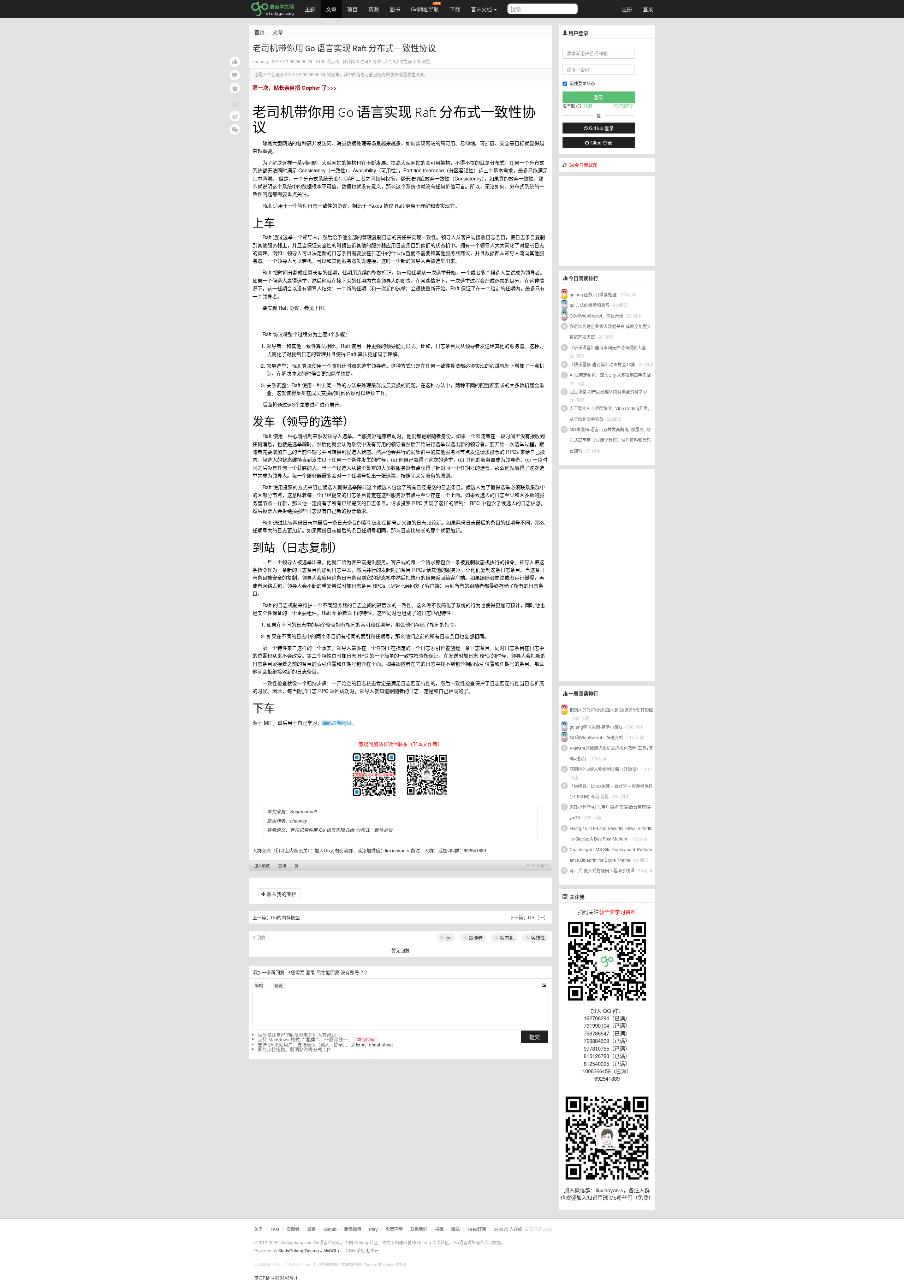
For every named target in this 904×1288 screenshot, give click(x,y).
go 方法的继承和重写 (589, 305)
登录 (648, 9)
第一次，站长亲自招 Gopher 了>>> (294, 87)
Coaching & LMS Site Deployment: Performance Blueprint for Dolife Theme (611, 854)
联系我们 (418, 1229)
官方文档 (482, 9)
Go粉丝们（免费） (631, 1197)
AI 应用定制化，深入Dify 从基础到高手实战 (610, 375)
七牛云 (372, 1250)
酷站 (455, 1229)
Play (373, 1229)
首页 (259, 32)
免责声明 (394, 1229)
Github (330, 1229)
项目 (352, 9)
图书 (394, 9)
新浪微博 (352, 1229)
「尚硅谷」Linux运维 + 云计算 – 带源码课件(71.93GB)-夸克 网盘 (611, 791)
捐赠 (439, 1229)
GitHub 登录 (601, 128)
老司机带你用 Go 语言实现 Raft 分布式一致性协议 (341, 829)
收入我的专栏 (280, 893)
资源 (373, 9)
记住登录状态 (582, 83)
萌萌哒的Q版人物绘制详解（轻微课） (605, 769)
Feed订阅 (477, 1229)
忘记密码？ (624, 106)
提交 (534, 1036)
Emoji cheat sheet (374, 1044)
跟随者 (475, 937)
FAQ (274, 1229)
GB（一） (538, 917)
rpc (448, 937)
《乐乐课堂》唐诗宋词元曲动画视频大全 (608, 347)
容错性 (537, 937)
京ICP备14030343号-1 (276, 1278)
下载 (455, 9)
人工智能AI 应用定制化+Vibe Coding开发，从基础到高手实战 (611, 413)
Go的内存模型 (285, 917)
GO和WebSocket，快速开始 (596, 316)
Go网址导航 (425, 9)
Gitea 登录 (600, 142)
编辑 (259, 986)
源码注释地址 (337, 722)
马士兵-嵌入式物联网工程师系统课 (602, 870)
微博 (282, 865)
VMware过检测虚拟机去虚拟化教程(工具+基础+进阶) (611, 753)
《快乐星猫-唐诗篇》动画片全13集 (602, 364)
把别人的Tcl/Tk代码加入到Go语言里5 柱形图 (611, 710)
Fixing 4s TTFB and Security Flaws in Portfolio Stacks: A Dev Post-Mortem (611, 833)
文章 (331, 9)
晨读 (311, 1229)
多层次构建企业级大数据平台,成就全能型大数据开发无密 (610, 331)
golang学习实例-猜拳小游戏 (596, 727)
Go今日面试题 (583, 164)
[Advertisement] (612, 220)
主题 (310, 9)
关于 (258, 1229)
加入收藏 (262, 865)
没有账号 (350, 972)
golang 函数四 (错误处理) (594, 294)
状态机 (506, 937)
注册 (627, 9)
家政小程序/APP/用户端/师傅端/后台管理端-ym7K (611, 812)
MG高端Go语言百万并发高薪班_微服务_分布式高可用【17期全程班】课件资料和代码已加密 (610, 439)
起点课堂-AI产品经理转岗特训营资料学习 (608, 391)
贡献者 (293, 1229)
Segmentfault (303, 811)
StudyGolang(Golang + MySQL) (308, 1250)
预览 (278, 986)
